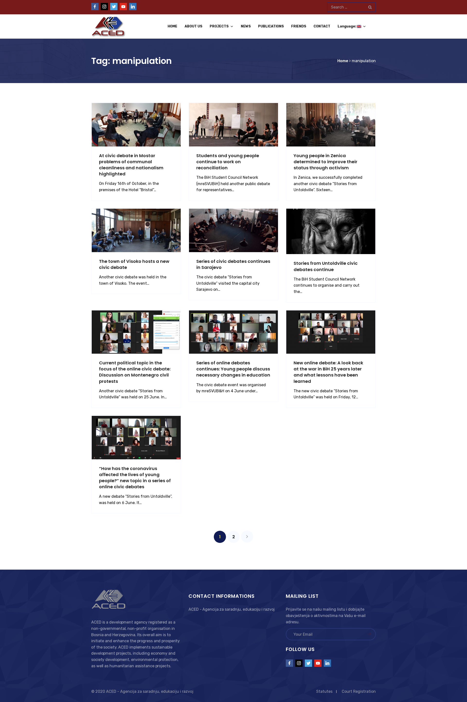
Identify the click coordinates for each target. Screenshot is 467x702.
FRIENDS (298, 26)
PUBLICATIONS (271, 26)
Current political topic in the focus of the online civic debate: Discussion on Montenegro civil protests (135, 372)
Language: (347, 26)
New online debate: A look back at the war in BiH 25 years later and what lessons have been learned (328, 372)
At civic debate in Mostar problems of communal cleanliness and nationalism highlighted (131, 165)
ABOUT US (193, 26)
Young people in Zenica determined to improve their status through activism (325, 162)
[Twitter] (113, 6)
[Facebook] (95, 6)
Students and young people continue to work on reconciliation (227, 162)
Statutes (324, 691)
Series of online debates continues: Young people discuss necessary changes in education (233, 369)
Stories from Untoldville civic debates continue (326, 266)
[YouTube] (123, 6)
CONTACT (322, 26)
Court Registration (359, 691)
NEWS (246, 26)
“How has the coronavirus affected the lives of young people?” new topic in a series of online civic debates (135, 477)
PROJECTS (219, 26)
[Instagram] (104, 6)
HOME (172, 26)
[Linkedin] (132, 6)
